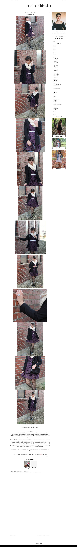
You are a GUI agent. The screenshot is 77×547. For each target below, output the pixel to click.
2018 (53, 50)
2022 (53, 49)
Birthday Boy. (55, 80)
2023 (53, 48)
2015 (53, 53)
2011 (53, 111)
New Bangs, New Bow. (57, 88)
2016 (53, 52)
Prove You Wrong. (59, 136)
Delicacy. (55, 93)
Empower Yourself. (56, 95)
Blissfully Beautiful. (56, 74)
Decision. (55, 87)
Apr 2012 (55, 69)
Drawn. (55, 89)
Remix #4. (55, 81)
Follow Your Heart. (56, 75)
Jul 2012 (55, 65)
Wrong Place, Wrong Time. (57, 84)
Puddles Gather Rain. (57, 99)
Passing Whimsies (38, 5)
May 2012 (55, 67)
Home (30, 536)
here (41, 454)
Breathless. (55, 100)
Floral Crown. (55, 101)
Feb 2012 (55, 71)
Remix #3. (55, 97)
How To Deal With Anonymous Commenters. (58, 77)
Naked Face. (55, 83)
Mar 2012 (55, 70)
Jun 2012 (55, 66)
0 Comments (26, 471)
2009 (53, 114)
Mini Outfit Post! (58, 148)
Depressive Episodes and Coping (27, 468)
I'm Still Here (34, 467)
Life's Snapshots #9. (56, 85)
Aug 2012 (55, 63)
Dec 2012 (55, 58)
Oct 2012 (55, 61)
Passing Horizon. (56, 108)
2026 (53, 45)
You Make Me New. (59, 168)
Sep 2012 (55, 62)
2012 (53, 57)
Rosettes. (55, 91)
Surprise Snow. (56, 79)
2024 (53, 46)
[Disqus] (30, 489)
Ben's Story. (55, 109)
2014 (53, 54)
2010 (53, 112)
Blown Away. (55, 92)
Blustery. (55, 96)
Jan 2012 (55, 73)
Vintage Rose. (56, 105)
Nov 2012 (55, 59)
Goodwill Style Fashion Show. (58, 104)
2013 (53, 56)
